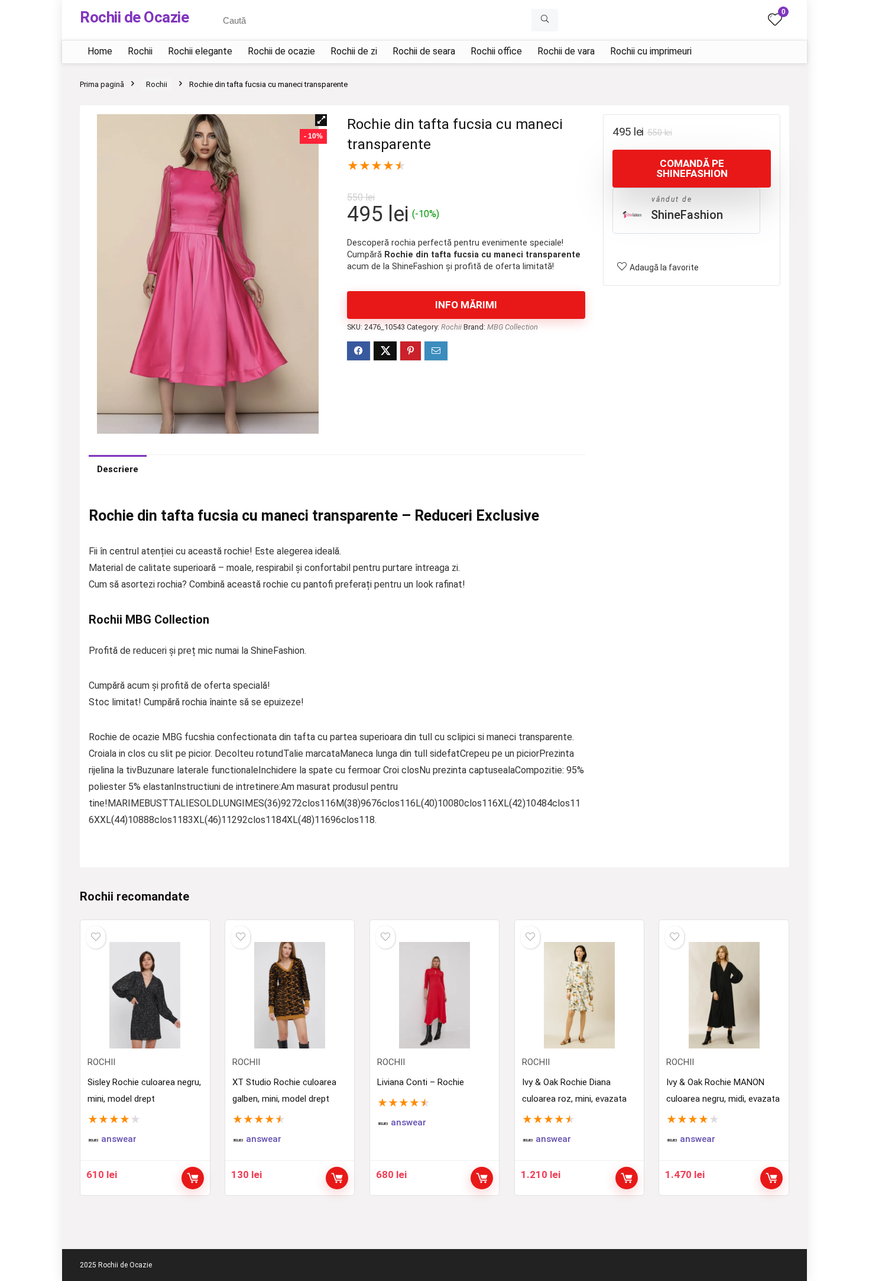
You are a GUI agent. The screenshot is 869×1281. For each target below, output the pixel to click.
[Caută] (544, 20)
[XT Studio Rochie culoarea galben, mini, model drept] (289, 995)
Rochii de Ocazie (134, 17)
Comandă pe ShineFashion (692, 168)
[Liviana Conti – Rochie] (434, 995)
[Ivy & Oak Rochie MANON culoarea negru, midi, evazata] (723, 995)
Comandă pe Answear (192, 1178)
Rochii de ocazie (281, 51)
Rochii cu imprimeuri (651, 51)
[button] (321, 120)
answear (119, 1139)
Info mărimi (466, 305)
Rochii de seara (424, 51)
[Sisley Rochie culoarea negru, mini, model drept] (144, 995)
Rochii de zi (353, 51)
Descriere (117, 469)
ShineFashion (687, 215)
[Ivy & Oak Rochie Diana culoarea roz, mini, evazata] (579, 995)
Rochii (140, 51)
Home (99, 51)
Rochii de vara (566, 51)
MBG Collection (512, 326)
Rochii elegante (200, 51)
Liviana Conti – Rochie (420, 1082)
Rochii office (496, 51)
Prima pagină (102, 84)
